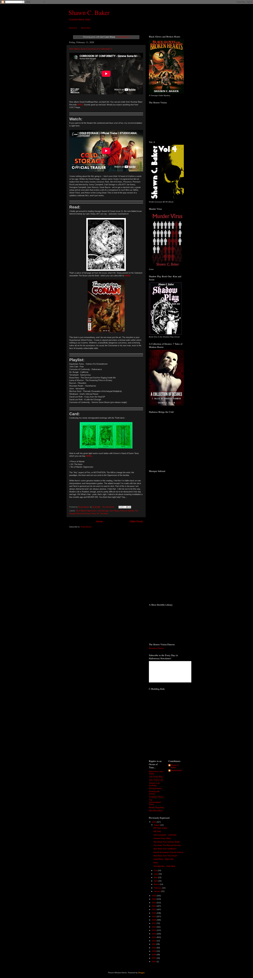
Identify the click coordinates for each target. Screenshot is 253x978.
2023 (154, 903)
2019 (154, 916)
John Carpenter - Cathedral (164, 835)
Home (99, 521)
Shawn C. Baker (89, 12)
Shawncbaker (176, 770)
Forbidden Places (156, 797)
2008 (154, 955)
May (156, 877)
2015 (154, 930)
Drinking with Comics (154, 793)
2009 (154, 951)
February (158, 888)
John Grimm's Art (156, 780)
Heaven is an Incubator (154, 784)
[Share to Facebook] (127, 507)
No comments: (108, 507)
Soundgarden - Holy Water (164, 866)
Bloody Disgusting (156, 807)
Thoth (93, 514)
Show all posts (123, 37)
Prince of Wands (127, 511)
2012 (154, 941)
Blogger (141, 973)
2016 (154, 927)
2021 (154, 910)
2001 (154, 962)
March (157, 884)
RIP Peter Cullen (160, 828)
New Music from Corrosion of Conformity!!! (90, 48)
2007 (154, 958)
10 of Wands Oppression (86, 511)
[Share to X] (124, 507)
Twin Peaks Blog (156, 777)
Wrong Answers (155, 788)
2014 (154, 934)
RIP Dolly (157, 831)
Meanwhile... (86, 27)
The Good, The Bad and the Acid (167, 845)
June (156, 874)
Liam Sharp (114, 511)
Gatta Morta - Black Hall (163, 859)
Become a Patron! (156, 648)
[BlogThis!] (122, 507)
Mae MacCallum (155, 811)
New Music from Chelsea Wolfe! (166, 842)
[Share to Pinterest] (129, 507)
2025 (154, 896)
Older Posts (136, 521)
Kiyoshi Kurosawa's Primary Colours (168, 852)
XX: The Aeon (102, 514)
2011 (154, 944)
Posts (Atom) (86, 527)
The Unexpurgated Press (155, 802)
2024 (154, 899)
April (156, 881)
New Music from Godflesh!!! (164, 849)
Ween (155, 863)
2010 (154, 948)
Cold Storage (103, 511)
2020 (154, 913)
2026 (154, 822)
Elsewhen (73, 27)
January (157, 891)
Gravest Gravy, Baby (162, 838)
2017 (154, 923)
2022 (154, 906)
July (156, 870)
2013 (154, 937)
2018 (154, 920)
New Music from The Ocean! (165, 856)
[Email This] (119, 507)
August (157, 825)
